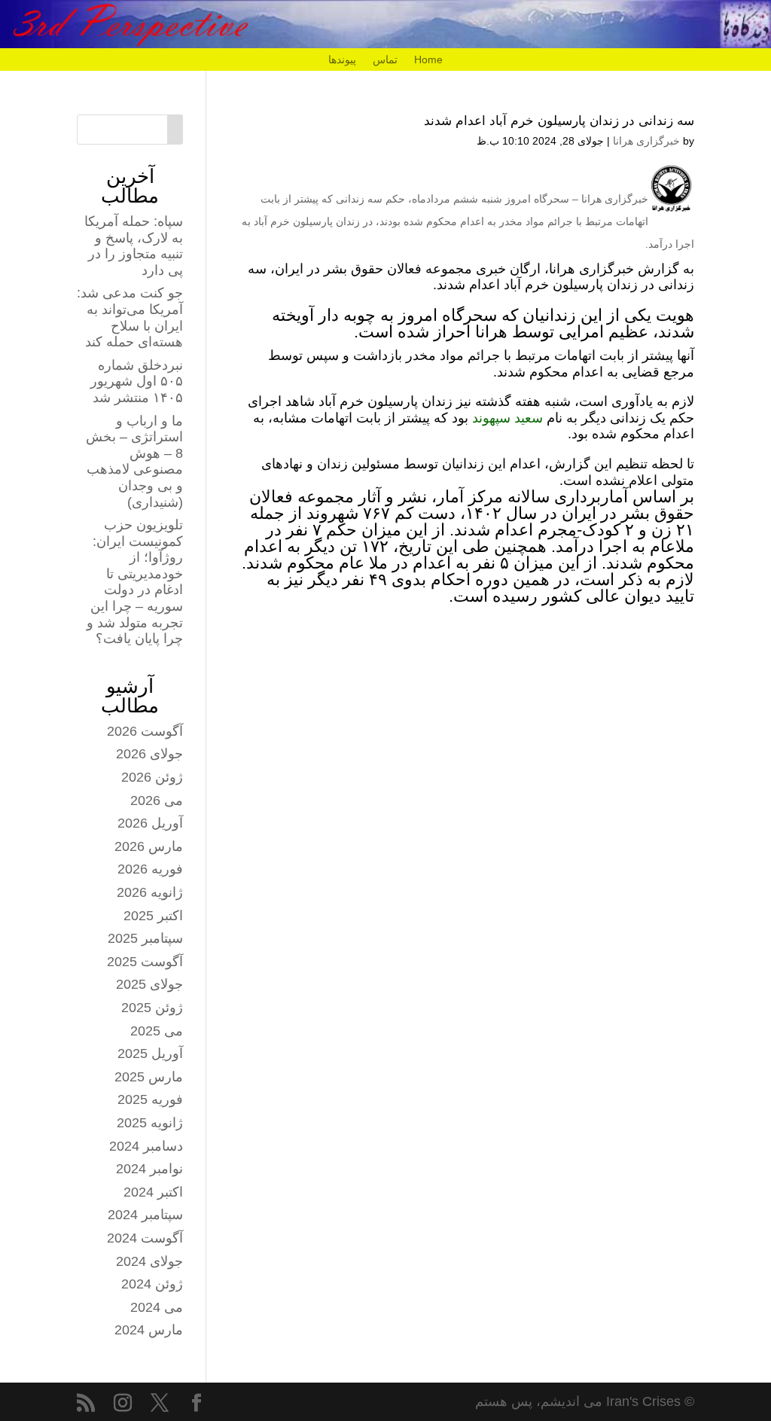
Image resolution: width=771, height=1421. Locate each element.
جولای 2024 (149, 1261)
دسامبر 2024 (146, 1146)
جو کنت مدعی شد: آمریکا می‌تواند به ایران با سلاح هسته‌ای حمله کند (130, 317)
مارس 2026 (148, 846)
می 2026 (156, 800)
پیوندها (342, 60)
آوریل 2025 (150, 1053)
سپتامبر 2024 (145, 1214)
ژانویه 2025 (150, 1122)
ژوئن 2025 (152, 1007)
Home (428, 60)
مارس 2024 (148, 1329)
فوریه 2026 (150, 869)
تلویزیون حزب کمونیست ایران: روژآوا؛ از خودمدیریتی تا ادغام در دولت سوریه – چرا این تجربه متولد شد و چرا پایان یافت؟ (135, 581)
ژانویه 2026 (150, 892)
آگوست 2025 (145, 961)
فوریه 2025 (150, 1099)
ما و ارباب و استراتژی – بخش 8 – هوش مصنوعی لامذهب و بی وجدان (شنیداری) (134, 461)
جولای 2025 (149, 984)
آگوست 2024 (145, 1238)
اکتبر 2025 (153, 915)
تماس (385, 60)
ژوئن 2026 (152, 777)
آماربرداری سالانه (569, 496)
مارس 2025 (148, 1076)
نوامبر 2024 (149, 1168)
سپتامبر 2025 (145, 938)
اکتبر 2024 (153, 1192)
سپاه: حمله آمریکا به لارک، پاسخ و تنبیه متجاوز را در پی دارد (133, 246)
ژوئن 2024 (152, 1283)
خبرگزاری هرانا (646, 141)
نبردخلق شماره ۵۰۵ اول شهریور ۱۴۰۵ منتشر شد (136, 381)
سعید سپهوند (507, 417)
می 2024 (156, 1307)
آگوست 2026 (145, 731)
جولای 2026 (149, 753)
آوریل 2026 (150, 823)
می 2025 (156, 1030)
